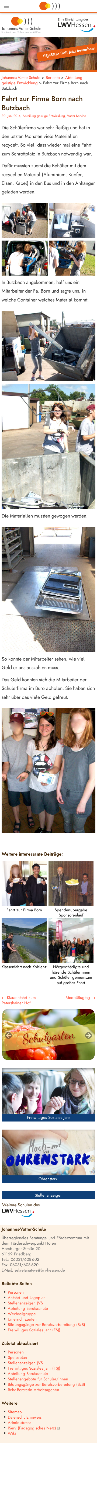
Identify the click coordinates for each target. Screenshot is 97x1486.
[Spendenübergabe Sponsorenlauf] (70, 904)
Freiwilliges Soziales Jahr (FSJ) (34, 1330)
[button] (6, 6)
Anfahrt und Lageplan (27, 1298)
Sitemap (15, 1412)
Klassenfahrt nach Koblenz (24, 967)
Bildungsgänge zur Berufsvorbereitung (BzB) (46, 1325)
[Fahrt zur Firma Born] (24, 904)
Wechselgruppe (22, 1314)
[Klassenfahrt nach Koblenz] (24, 961)
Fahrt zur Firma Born (24, 910)
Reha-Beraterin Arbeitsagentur (33, 1390)
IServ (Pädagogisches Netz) (32, 1428)
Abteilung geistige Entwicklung (44, 116)
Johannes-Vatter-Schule (21, 78)
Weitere (10, 1403)
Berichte (53, 78)
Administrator (19, 1423)
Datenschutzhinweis (24, 1417)
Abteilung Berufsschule (28, 1309)
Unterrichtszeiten (22, 1319)
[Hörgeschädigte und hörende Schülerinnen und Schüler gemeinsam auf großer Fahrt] (70, 961)
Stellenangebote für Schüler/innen (38, 1379)
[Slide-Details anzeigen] (48, 1034)
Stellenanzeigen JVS (25, 1303)
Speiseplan (17, 1358)
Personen (16, 1292)
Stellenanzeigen (49, 1195)
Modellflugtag (80, 998)
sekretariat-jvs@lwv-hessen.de (40, 1270)
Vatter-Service (76, 116)
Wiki (12, 1434)
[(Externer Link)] (72, 25)
